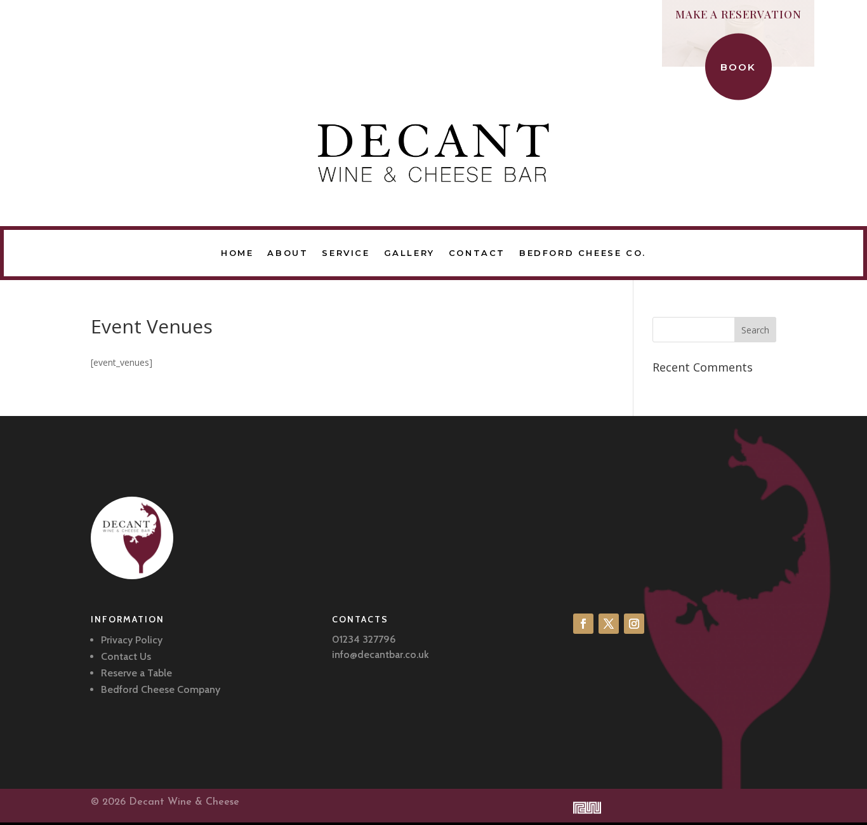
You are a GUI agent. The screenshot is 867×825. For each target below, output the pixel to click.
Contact (477, 253)
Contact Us (126, 656)
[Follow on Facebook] (583, 624)
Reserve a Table (136, 673)
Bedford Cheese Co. (582, 253)
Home (237, 253)
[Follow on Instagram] (634, 624)
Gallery (409, 253)
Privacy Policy (131, 640)
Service (345, 253)
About (287, 253)
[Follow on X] (609, 624)
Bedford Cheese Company (160, 689)
